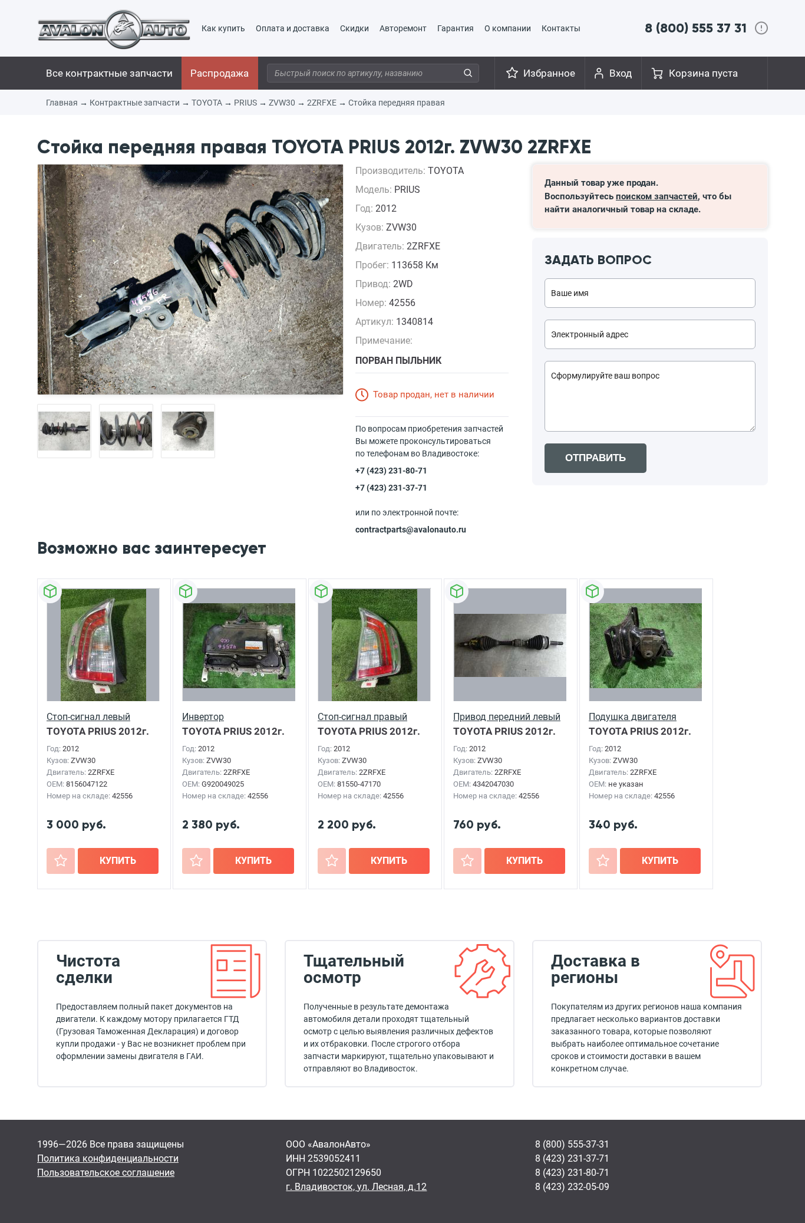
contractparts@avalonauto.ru (410, 529)
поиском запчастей (657, 196)
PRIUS (245, 102)
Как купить (223, 28)
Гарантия (455, 28)
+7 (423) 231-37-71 (391, 487)
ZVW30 (282, 102)
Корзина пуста (703, 73)
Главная (62, 102)
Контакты (561, 28)
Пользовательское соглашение (105, 1172)
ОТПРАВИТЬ (595, 457)
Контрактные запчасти (135, 102)
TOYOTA (207, 102)
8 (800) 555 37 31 (696, 28)
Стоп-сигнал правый (362, 716)
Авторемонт (403, 28)
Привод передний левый (506, 716)
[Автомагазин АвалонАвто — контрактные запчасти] (114, 29)
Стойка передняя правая (396, 102)
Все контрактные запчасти (109, 73)
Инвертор (203, 716)
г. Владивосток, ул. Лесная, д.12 (356, 1186)
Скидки (354, 28)
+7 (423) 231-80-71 (391, 470)
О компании (507, 28)
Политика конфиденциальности (108, 1158)
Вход (620, 73)
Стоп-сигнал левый (88, 716)
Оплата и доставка (292, 28)
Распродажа (219, 73)
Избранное (549, 73)
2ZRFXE (321, 102)
